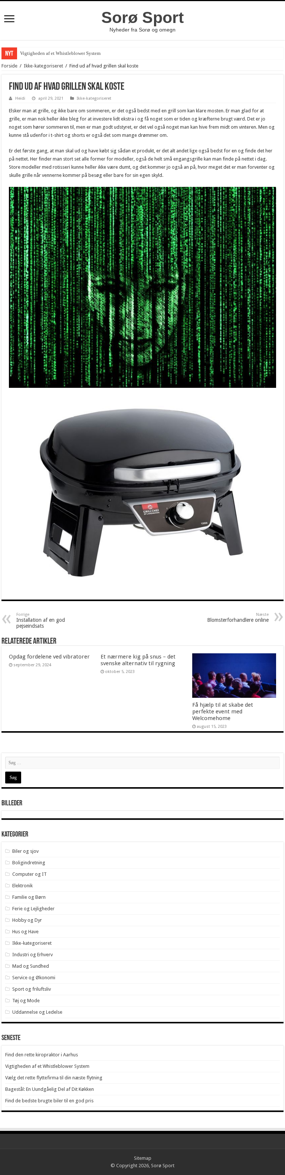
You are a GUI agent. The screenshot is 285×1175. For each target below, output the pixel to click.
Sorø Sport (142, 17)
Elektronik (22, 885)
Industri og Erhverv (32, 954)
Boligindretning (28, 862)
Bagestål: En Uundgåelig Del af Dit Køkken (49, 1089)
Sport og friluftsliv (31, 989)
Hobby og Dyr (27, 920)
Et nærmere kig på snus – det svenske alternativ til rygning (138, 660)
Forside (9, 66)
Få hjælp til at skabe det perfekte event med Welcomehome (222, 712)
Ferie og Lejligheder (33, 908)
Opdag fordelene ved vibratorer (49, 656)
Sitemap (142, 1158)
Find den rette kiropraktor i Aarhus (41, 1054)
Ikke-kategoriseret (43, 66)
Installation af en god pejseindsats (40, 620)
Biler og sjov (25, 851)
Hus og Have (25, 931)
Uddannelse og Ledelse (37, 1012)
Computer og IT (29, 874)
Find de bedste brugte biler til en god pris (49, 1100)
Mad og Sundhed (30, 966)
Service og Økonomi (33, 977)
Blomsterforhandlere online (238, 617)
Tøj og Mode (26, 1000)
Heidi (20, 98)
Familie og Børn (29, 897)
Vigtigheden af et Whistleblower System (60, 53)
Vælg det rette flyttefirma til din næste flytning (53, 1077)
